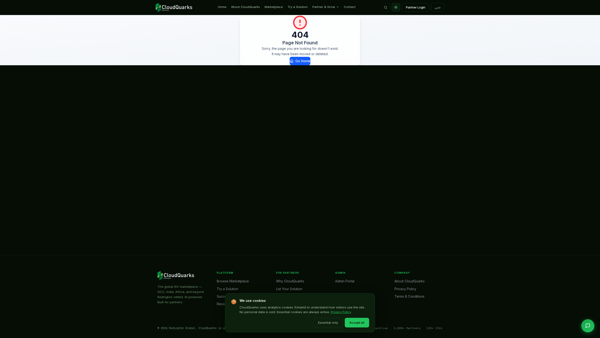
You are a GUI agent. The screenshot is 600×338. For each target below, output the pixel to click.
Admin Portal (344, 281)
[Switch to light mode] (396, 7)
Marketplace (274, 7)
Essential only (328, 322)
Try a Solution (298, 7)
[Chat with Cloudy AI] (587, 325)
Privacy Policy (341, 312)
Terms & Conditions (409, 296)
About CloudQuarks (245, 7)
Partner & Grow (323, 7)
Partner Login (415, 7)
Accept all (356, 322)
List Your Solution (289, 289)
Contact (350, 7)
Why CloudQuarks (290, 281)
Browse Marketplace (233, 281)
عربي (438, 7)
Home (222, 7)
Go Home (302, 61)
